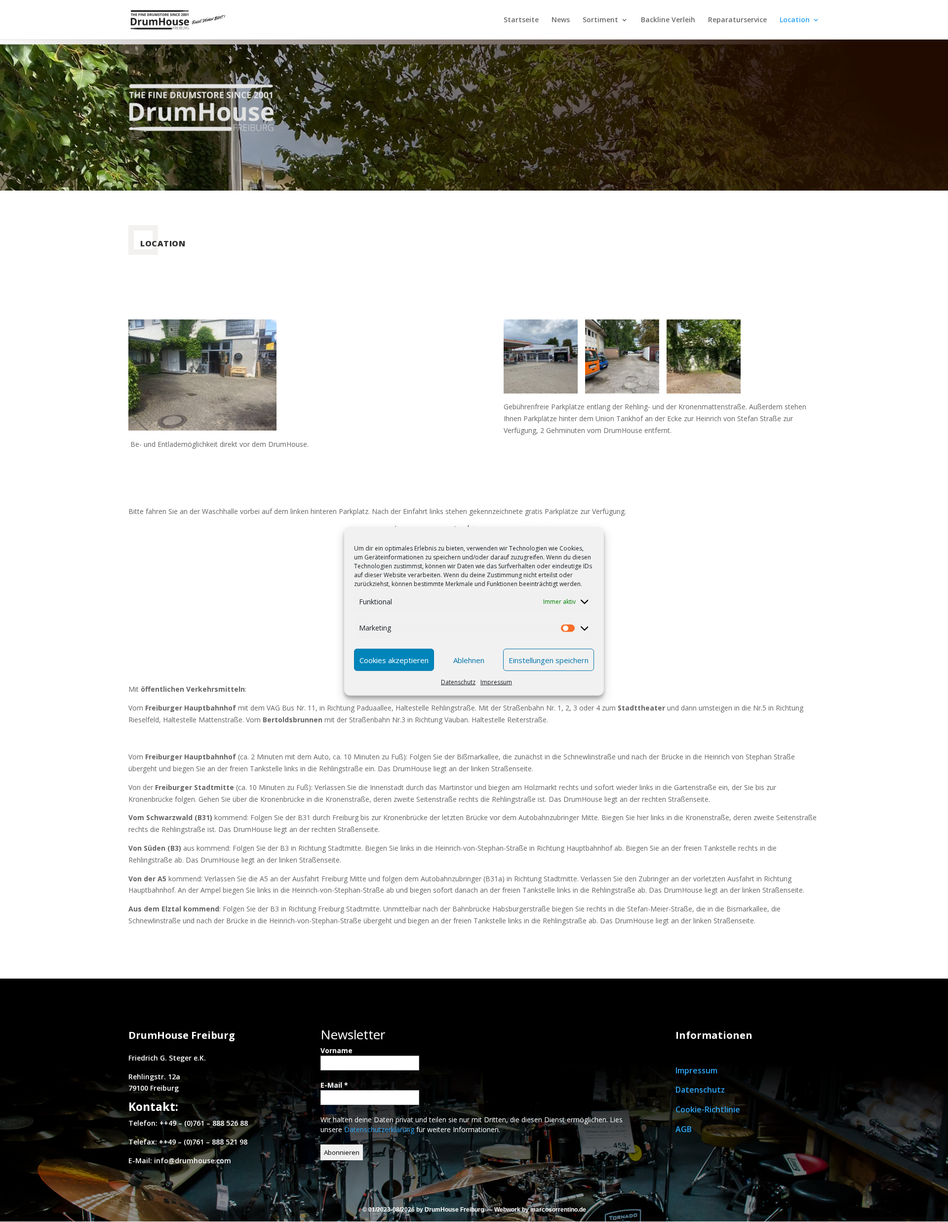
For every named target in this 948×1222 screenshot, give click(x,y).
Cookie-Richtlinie (707, 1109)
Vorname (336, 1050)
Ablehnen (468, 660)
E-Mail (334, 1085)
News (561, 20)
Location (795, 20)
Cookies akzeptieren (394, 660)
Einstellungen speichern (549, 660)
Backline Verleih (668, 20)
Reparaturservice (737, 20)
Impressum (496, 682)
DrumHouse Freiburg (454, 1209)
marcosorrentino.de (558, 1209)
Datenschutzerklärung (380, 1129)
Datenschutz (458, 682)
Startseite (521, 20)
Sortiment (600, 20)
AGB (683, 1129)
